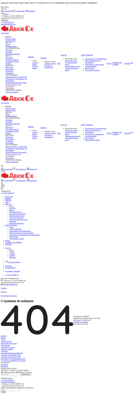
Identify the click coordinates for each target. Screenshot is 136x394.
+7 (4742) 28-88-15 (7, 22)
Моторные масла (71, 61)
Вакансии (4, 366)
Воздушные (9, 69)
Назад (11, 206)
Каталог (4, 336)
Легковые (8, 50)
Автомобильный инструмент (16, 83)
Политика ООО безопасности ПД (13, 359)
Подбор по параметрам (49, 66)
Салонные (9, 71)
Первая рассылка (9, 372)
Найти (4, 392)
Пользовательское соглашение (12, 353)
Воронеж (12, 257)
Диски (3, 340)
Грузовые (8, 52)
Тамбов (12, 256)
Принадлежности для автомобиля (13, 85)
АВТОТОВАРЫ (15, 229)
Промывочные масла (72, 66)
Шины (3, 338)
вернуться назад (82, 324)
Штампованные (11, 46)
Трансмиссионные (12, 60)
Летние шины (10, 41)
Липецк (12, 254)
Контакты (4, 364)
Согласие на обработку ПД (10, 355)
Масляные (9, 67)
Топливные (9, 73)
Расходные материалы (9, 343)
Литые (7, 44)
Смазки (8, 63)
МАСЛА (12, 208)
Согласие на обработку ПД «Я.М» (13, 361)
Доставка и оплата (7, 347)
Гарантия (4, 351)
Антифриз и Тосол (12, 62)
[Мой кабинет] (2, 166)
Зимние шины (10, 39)
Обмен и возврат (7, 349)
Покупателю (5, 345)
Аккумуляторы (6, 341)
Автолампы (9, 88)
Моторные (9, 58)
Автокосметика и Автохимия (16, 77)
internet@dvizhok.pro (8, 24)
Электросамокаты (11, 92)
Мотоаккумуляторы (12, 54)
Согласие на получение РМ (11, 357)
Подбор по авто (50, 63)
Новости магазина (25, 372)
